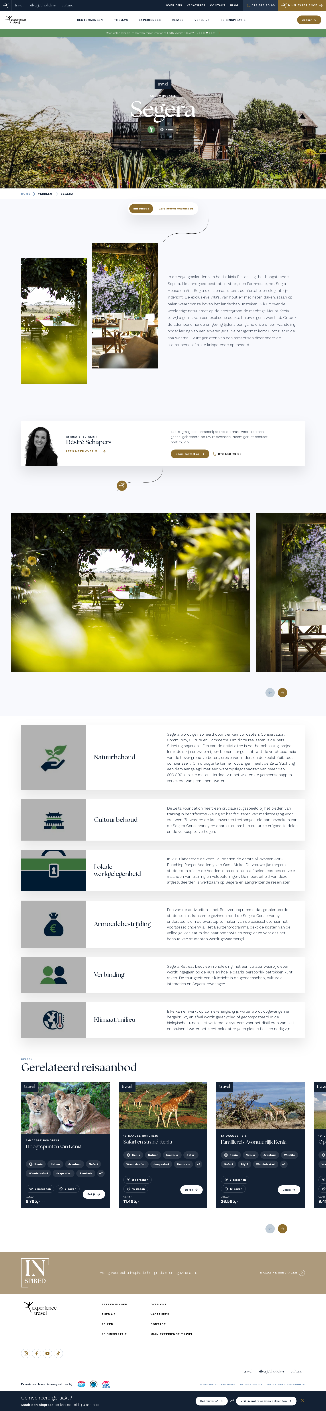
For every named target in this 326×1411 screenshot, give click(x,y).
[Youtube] (47, 1353)
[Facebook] (36, 1353)
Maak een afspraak (37, 1405)
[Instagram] (25, 1353)
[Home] (6, 5)
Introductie (141, 208)
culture (67, 5)
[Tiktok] (58, 1353)
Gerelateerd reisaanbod (176, 208)
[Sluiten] (302, 1401)
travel (19, 5)
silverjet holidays (43, 5)
